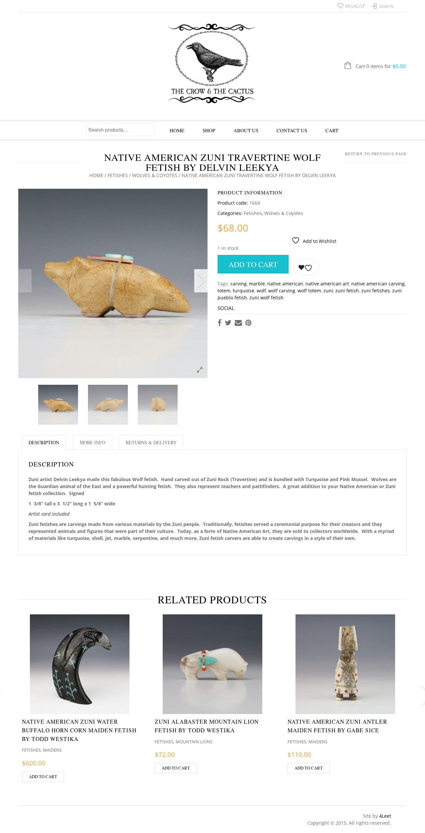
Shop (209, 130)
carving (238, 283)
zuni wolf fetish (266, 297)
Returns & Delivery (151, 442)
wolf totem (309, 290)
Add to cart (253, 264)
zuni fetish (347, 290)
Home (177, 130)
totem (223, 290)
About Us (245, 130)
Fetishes (118, 175)
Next (201, 280)
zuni (328, 290)
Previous (25, 280)
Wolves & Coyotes (154, 175)
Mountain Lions (194, 742)
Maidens (52, 750)
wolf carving (281, 290)
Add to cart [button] (43, 777)
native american (285, 283)
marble (257, 283)
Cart (331, 130)
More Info (92, 442)
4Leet (385, 816)
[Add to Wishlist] (306, 267)
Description (44, 442)
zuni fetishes (375, 290)
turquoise (243, 290)
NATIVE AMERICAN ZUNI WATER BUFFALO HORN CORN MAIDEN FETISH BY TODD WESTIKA (79, 730)
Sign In (386, 6)
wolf (261, 290)
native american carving (378, 283)
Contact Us (292, 130)
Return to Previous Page (376, 153)
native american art (327, 283)
